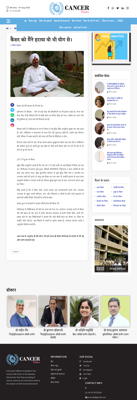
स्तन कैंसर (100, 192)
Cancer (16, 251)
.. (23, 379)
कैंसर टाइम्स (16, 45)
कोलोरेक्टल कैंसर (119, 201)
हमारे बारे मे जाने (80, 28)
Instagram (87, 370)
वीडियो (120, 21)
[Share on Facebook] (12, 105)
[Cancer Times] (23, 360)
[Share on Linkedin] (12, 120)
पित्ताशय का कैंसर (119, 205)
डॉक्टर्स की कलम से (62, 21)
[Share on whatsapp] (12, 115)
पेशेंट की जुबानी (45, 21)
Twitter (86, 365)
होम (52, 361)
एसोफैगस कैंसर (118, 187)
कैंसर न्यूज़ (33, 21)
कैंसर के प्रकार (108, 21)
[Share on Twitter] (12, 110)
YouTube (87, 374)
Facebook (87, 361)
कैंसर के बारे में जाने (91, 21)
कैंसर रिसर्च (76, 21)
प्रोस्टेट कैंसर (101, 205)
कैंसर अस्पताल (65, 28)
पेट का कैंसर (117, 196)
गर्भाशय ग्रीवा (101, 196)
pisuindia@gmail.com (96, 397)
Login (85, 378)
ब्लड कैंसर (100, 187)
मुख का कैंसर (118, 192)
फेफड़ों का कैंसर (102, 201)
